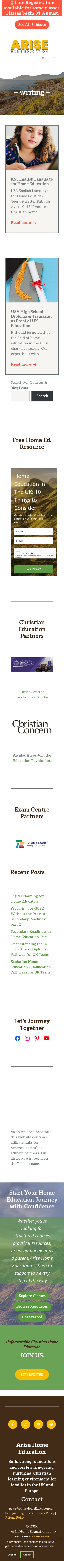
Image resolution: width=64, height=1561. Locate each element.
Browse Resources (32, 1306)
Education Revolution (31, 761)
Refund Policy (15, 1517)
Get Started (32, 1317)
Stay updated (32, 1374)
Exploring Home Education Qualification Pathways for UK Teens (31, 967)
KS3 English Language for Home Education (32, 181)
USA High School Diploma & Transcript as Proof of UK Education (31, 319)
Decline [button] (12, 1554)
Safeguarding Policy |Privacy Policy (29, 1513)
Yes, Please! (34, 569)
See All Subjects (32, 25)
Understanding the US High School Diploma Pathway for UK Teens (30, 949)
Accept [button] (27, 1554)
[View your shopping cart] (43, 58)
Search (42, 396)
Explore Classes (32, 1296)
